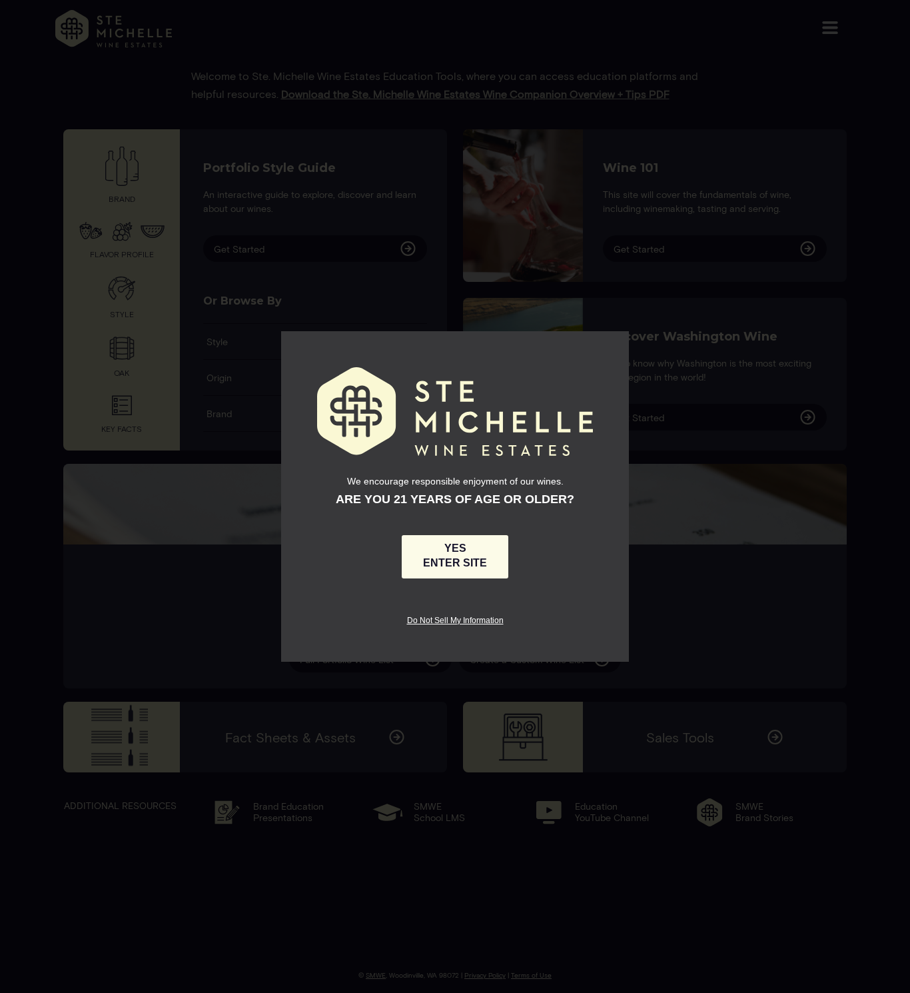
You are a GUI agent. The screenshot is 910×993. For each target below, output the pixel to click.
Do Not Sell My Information (455, 620)
